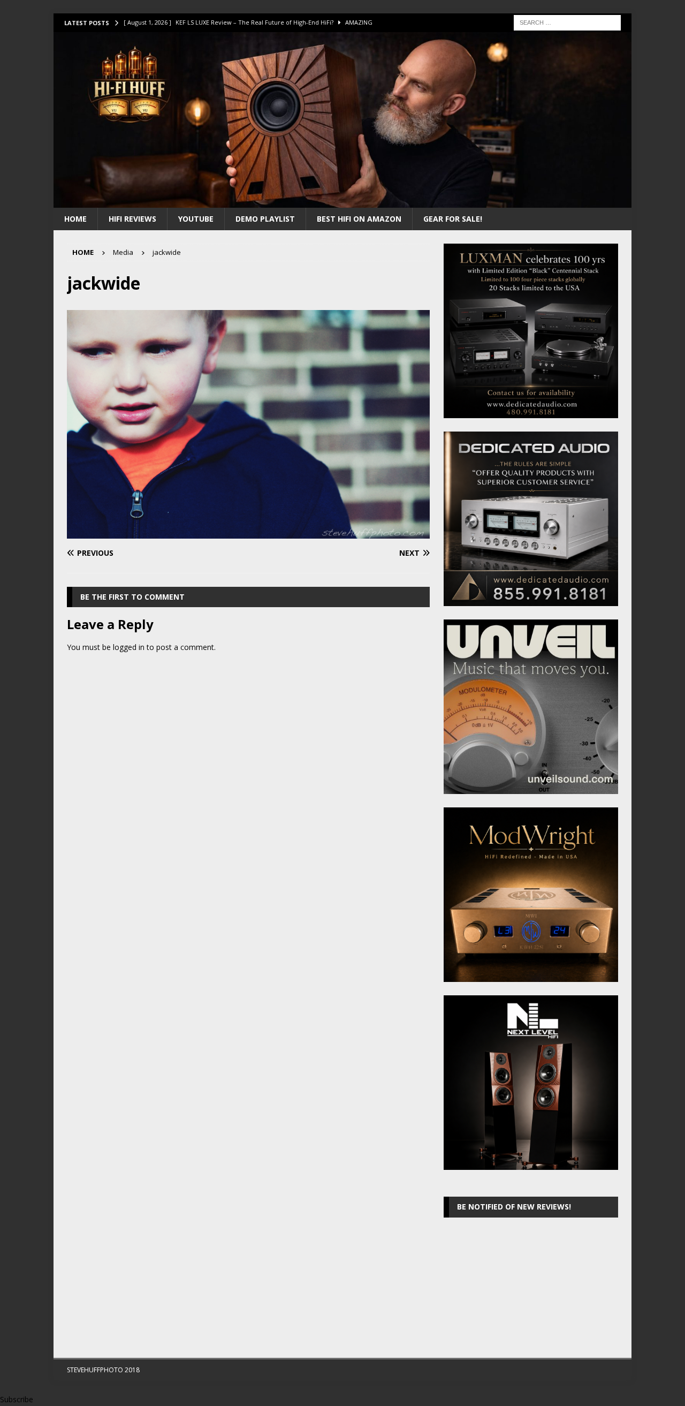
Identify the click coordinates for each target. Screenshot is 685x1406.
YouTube (196, 219)
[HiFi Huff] (342, 201)
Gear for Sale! (452, 219)
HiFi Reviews (132, 219)
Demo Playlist (265, 219)
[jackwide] (248, 532)
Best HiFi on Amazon (359, 219)
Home (75, 219)
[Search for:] (567, 22)
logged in (128, 647)
